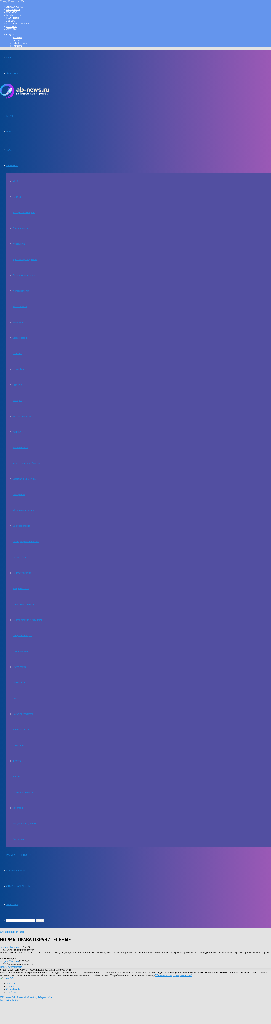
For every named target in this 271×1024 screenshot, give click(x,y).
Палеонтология (17, 23)
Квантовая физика (22, 416)
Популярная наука (22, 635)
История (17, 400)
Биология (13, 9)
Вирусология (20, 337)
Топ (9, 149)
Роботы (11, 26)
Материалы (19, 494)
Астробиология (21, 290)
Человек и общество (23, 792)
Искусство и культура (24, 823)
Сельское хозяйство (23, 713)
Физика (11, 29)
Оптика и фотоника (23, 604)
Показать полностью (11, 967)
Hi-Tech (17, 196)
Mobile (16, 181)
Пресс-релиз (19, 666)
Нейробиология (21, 588)
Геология (17, 384)
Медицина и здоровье (24, 510)
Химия (16, 776)
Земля (10, 20)
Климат (17, 431)
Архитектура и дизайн (25, 259)
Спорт (16, 698)
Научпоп (12, 18)
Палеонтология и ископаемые (29, 619)
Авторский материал (24, 212)
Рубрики (12, 165)
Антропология (20, 228)
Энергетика (19, 839)
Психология (19, 682)
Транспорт (18, 745)
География (18, 369)
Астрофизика (20, 306)
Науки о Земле (20, 557)
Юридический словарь (12, 931)
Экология (18, 808)
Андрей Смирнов (9, 947)
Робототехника (21, 729)
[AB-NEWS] (24, 97)
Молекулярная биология (26, 541)
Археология (14, 6)
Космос (11, 12)
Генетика (17, 353)
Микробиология (21, 525)
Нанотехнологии (22, 572)
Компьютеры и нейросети (26, 463)
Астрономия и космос (24, 275)
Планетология (20, 651)
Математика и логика (24, 478)
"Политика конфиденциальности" (173, 975)
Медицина (13, 15)
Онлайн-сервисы (18, 886)
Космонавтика (20, 447)
